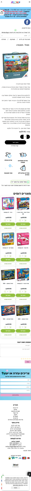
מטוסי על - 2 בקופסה (8, 248)
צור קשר (15, 413)
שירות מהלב (8, 160)
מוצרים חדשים (15, 411)
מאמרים (15, 416)
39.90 (23, 132)
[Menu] (29, 2)
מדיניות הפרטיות (18, 485)
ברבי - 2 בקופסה (8, 212)
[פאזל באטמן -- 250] (23, 310)
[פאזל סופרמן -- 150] (8, 310)
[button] (28, 53)
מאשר (15, 487)
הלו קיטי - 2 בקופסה (23, 248)
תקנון (15, 414)
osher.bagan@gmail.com (14, 446)
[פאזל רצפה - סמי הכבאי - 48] (23, 203)
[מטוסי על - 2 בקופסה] (8, 239)
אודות (15, 409)
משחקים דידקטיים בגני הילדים (15, 434)
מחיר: (28, 132)
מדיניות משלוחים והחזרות (15, 420)
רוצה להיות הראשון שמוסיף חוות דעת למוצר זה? (15, 185)
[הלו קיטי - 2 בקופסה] (23, 239)
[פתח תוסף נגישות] (29, 474)
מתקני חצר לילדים (15, 430)
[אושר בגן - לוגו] (15, 2)
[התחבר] (1, 2)
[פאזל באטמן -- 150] (8, 275)
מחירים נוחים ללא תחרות (23, 174)
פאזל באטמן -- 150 (8, 283)
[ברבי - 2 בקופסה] (8, 203)
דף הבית (15, 408)
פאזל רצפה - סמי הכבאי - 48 (23, 213)
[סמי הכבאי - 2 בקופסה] (23, 275)
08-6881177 (14, 445)
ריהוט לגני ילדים (15, 427)
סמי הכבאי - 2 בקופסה (23, 283)
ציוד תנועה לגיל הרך (15, 435)
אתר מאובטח (8, 173)
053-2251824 (14, 443)
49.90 (24, 217)
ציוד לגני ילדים (15, 425)
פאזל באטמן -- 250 (23, 319)
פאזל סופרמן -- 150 (8, 319)
